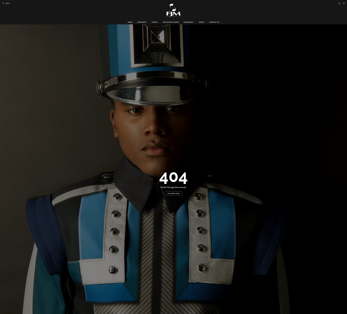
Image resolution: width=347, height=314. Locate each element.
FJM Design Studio (171, 22)
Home (130, 22)
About (201, 22)
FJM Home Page (173, 193)
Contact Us (214, 22)
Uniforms (141, 22)
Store (154, 22)
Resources (188, 22)
